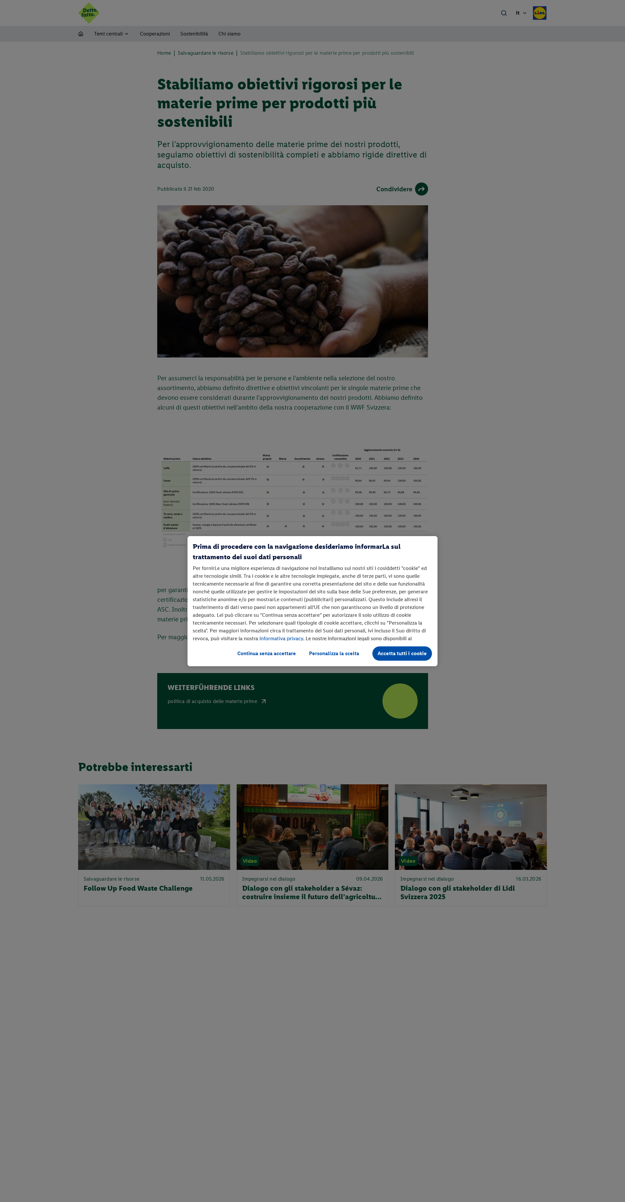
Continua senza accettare (266, 653)
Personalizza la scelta (334, 653)
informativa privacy (281, 638)
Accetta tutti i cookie (402, 653)
